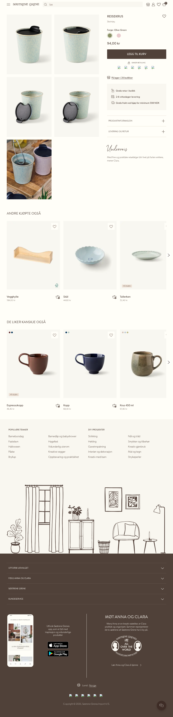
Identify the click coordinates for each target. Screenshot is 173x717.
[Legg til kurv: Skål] (114, 297)
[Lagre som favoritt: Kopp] (111, 335)
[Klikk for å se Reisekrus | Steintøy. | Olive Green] (29, 44)
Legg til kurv (136, 54)
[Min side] (153, 5)
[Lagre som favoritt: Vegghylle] (54, 226)
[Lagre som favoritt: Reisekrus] (164, 16)
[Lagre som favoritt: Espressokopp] (54, 335)
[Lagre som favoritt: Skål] (111, 226)
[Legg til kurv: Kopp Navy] (114, 405)
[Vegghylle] (33, 255)
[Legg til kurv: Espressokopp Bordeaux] (58, 405)
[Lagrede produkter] (159, 5)
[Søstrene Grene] (26, 4)
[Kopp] (90, 364)
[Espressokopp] (33, 364)
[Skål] (90, 255)
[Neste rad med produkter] (169, 255)
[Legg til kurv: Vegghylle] (58, 297)
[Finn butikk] (148, 5)
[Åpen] (8, 4)
